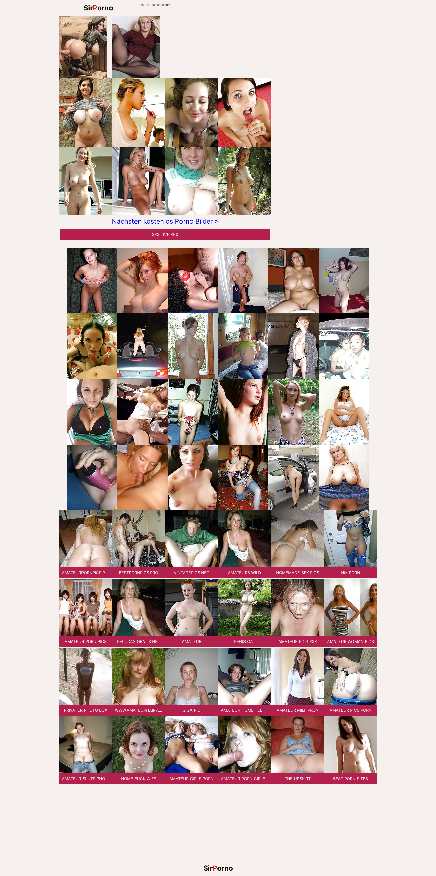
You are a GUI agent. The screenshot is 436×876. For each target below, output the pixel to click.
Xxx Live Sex (165, 234)
